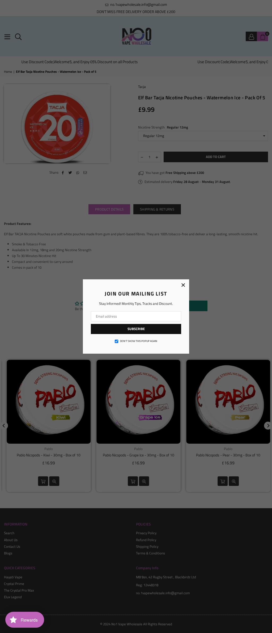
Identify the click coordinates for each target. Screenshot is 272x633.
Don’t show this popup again (138, 341)
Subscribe (136, 328)
